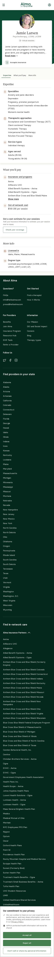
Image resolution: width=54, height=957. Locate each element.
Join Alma (7, 326)
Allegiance (7, 648)
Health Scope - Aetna (13, 786)
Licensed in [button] (13, 250)
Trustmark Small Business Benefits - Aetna (23, 881)
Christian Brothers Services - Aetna (19, 759)
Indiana (6, 441)
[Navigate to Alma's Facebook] (10, 360)
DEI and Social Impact (37, 326)
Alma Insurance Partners (14, 632)
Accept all (26, 935)
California (7, 400)
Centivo (6, 754)
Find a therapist (34, 295)
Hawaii (6, 428)
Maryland (7, 468)
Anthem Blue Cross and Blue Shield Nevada (23, 697)
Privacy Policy (17, 922)
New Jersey (8, 514)
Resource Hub (9, 335)
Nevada (6, 505)
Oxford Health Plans (12, 845)
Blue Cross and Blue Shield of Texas (19, 745)
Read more (10, 55)
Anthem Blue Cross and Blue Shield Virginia (23, 713)
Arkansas (7, 396)
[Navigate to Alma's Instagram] (16, 360)
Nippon (6, 831)
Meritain (7, 822)
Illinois (6, 437)
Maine (6, 464)
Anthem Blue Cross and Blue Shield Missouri (23, 692)
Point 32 (6, 850)
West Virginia (9, 600)
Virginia (6, 587)
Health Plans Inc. (10, 781)
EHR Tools (7, 340)
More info (32, 75)
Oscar (6, 841)
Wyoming (7, 609)
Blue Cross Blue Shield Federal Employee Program (26, 722)
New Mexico (9, 518)
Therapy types (34, 340)
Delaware (7, 414)
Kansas (6, 450)
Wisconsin (7, 605)
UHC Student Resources (14, 891)
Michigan (7, 478)
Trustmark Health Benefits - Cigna (19, 877)
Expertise (7, 75)
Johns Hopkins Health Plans (16, 791)
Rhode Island (9, 555)
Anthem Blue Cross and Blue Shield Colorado (24, 669)
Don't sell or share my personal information (27, 951)
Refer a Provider (11, 344)
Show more (13, 199)
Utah (5, 578)
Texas (5, 573)
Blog (29, 335)
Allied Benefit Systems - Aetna (17, 653)
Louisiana (7, 459)
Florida (6, 418)
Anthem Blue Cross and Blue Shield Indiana (23, 678)
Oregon (6, 546)
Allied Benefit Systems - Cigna (17, 657)
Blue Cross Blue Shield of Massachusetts (22, 727)
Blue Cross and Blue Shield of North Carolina (23, 741)
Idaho (5, 432)
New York (7, 523)
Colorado (7, 405)
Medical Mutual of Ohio (13, 818)
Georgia (6, 423)
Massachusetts (10, 473)
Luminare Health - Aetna (14, 800)
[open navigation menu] (4, 5)
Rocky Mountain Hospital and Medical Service (24, 859)
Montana (7, 496)
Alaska (6, 387)
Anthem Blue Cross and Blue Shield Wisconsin (24, 718)
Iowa (5, 446)
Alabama (7, 382)
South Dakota (9, 564)
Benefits (7, 322)
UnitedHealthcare (11, 904)
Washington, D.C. (10, 596)
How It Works (33, 299)
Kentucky (7, 455)
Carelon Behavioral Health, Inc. (17, 750)
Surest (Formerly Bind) (14, 868)
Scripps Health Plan (12, 863)
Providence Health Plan (14, 854)
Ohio (5, 537)
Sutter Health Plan (11, 872)
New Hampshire (10, 509)
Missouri (7, 491)
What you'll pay (19, 75)
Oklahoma (7, 541)
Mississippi (8, 487)
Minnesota (8, 482)
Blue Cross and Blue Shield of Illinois (20, 736)
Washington (8, 591)
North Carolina (9, 528)
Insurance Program (12, 331)
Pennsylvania (9, 550)
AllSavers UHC (10, 644)
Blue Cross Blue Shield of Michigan (19, 731)
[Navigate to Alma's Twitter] (4, 360)
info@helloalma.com (12, 299)
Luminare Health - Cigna (14, 804)
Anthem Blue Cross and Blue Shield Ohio (22, 709)
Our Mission (32, 322)
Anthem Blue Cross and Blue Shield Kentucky (24, 683)
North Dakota (9, 532)
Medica (6, 813)
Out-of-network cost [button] (18, 205)
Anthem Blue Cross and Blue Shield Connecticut (25, 674)
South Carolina (9, 559)
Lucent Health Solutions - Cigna (17, 795)
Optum (6, 836)
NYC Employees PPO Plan (15, 827)
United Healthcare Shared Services (19, 900)
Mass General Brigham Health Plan (19, 809)
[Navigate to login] (49, 5)
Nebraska (7, 500)
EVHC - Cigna (9, 772)
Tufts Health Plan (11, 886)
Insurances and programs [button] (20, 177)
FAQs (5, 295)
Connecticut (8, 409)
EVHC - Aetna (9, 768)
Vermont (7, 582)
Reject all (27, 943)
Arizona (6, 391)
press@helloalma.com (12, 304)
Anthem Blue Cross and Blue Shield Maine (22, 687)
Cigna (5, 763)
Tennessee (8, 568)
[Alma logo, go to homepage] (26, 5)
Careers (30, 331)
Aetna (6, 639)
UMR (5, 895)
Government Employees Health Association (23, 777)
